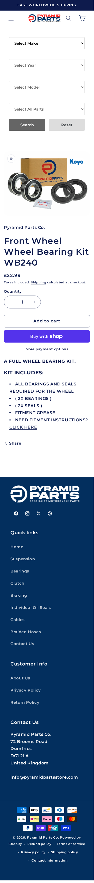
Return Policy (24, 702)
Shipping (38, 282)
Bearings (19, 571)
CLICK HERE (23, 427)
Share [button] (15, 443)
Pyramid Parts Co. (43, 837)
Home (16, 547)
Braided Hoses (25, 632)
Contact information (49, 860)
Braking (18, 595)
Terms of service (71, 844)
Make (15, 33)
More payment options (47, 349)
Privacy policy (33, 852)
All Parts (19, 99)
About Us (20, 678)
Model (16, 77)
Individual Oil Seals (30, 607)
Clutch (17, 583)
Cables (17, 619)
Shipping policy (64, 852)
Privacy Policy (25, 690)
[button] (11, 18)
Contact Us (22, 643)
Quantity (13, 291)
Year (14, 55)
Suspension (22, 559)
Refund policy (39, 844)
